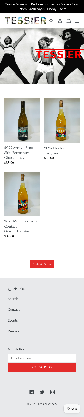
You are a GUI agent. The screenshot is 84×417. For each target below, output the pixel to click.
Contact (14, 309)
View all (42, 264)
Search (13, 298)
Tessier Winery (47, 404)
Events (13, 320)
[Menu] (77, 20)
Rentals (13, 331)
